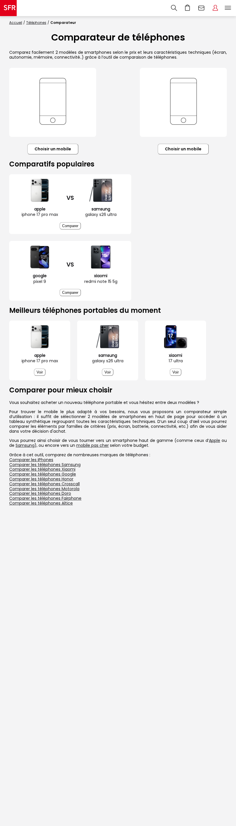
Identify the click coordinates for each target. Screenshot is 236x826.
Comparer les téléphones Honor (41, 479)
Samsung (25, 445)
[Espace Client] (215, 8)
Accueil (15, 22)
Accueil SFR (8, 8)
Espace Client (215, 8)
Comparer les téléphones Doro (40, 493)
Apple (214, 440)
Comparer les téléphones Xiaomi (42, 469)
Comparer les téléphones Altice (41, 503)
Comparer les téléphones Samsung (45, 464)
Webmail (201, 8)
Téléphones (36, 22)
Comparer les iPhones (31, 460)
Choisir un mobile (53, 149)
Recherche (174, 8)
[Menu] (229, 8)
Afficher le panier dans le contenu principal (188, 8)
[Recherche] (174, 8)
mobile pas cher (92, 445)
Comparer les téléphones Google (42, 474)
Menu (228, 8)
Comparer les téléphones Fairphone (45, 498)
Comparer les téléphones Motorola (44, 489)
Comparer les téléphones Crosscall (44, 484)
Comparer (70, 226)
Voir (40, 372)
